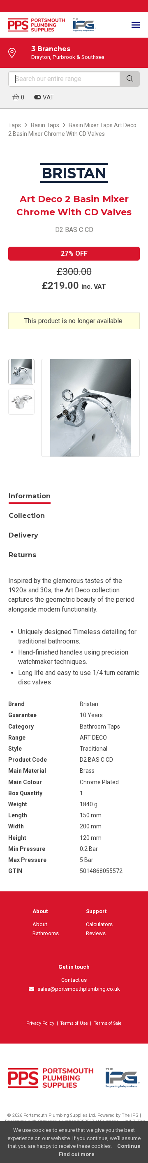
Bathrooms (45, 933)
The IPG (130, 1115)
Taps (14, 125)
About (39, 924)
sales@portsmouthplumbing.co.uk (77, 989)
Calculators (99, 924)
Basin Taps (45, 125)
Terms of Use (74, 1023)
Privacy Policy (40, 1023)
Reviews (96, 933)
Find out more (77, 1154)
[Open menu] (136, 25)
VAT (47, 97)
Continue (129, 1146)
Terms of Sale (108, 1023)
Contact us (74, 980)
